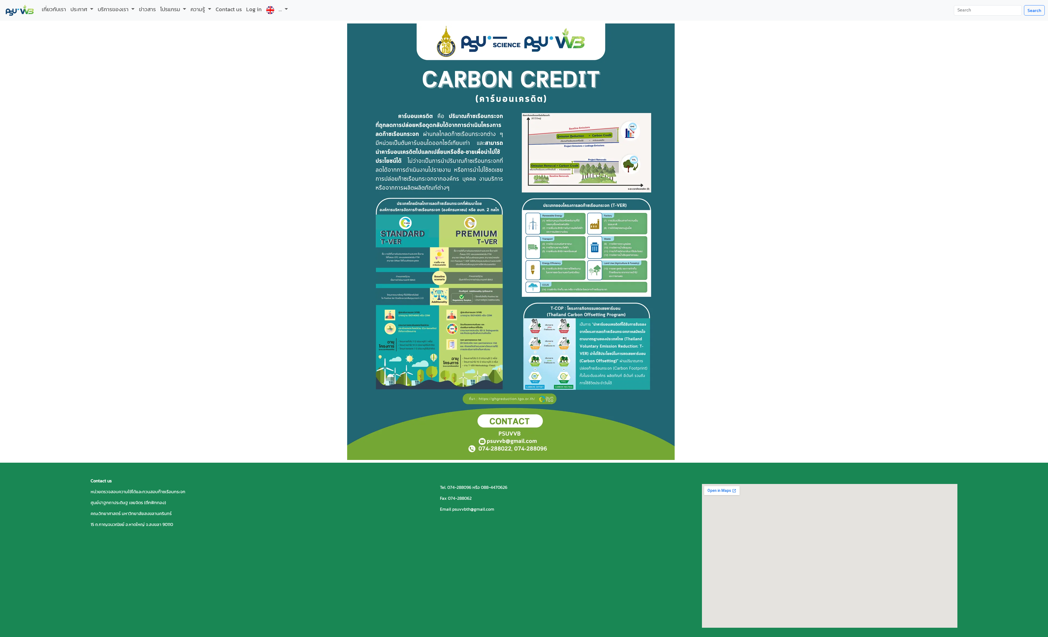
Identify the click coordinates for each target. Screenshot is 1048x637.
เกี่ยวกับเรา (54, 9)
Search (1034, 10)
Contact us (229, 9)
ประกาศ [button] (79, 9)
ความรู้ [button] (198, 9)
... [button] (281, 9)
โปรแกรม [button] (170, 9)
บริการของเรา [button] (114, 9)
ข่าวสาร (147, 9)
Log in (254, 9)
